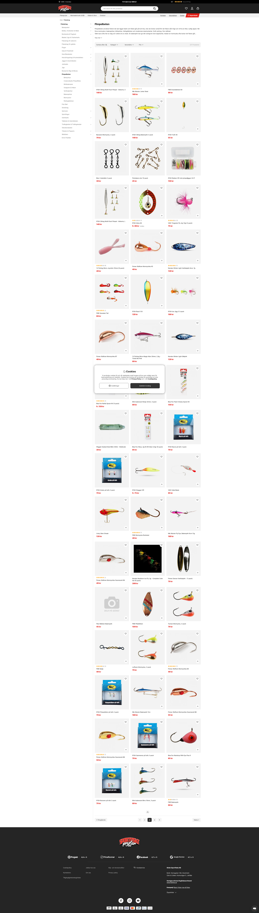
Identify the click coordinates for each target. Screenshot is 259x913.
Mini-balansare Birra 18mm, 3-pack (144, 800)
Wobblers (65, 134)
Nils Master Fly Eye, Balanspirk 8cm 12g (181, 533)
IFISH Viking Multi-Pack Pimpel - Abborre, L (110, 221)
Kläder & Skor (92, 15)
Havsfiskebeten (67, 54)
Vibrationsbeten (67, 128)
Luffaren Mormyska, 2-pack (141, 667)
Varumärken (173, 15)
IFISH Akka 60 (137, 223)
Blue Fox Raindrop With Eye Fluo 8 (179, 755)
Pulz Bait (65, 104)
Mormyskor (67, 97)
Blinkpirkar (67, 77)
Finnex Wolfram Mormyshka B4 (178, 669)
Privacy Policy (136, 379)
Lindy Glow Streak (102, 533)
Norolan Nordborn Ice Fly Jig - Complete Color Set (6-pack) (147, 579)
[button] (185, 1)
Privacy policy (113, 873)
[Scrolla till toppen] (148, 812)
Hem (61, 20)
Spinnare (65, 111)
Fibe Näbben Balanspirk (104, 624)
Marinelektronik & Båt (77, 15)
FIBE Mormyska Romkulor (140, 535)
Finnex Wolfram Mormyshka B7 (106, 356)
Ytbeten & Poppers (68, 131)
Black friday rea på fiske (182, 887)
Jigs (63, 67)
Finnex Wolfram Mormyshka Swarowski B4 (110, 580)
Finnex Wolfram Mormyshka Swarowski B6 (182, 712)
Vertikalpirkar (68, 91)
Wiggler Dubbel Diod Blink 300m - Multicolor (111, 447)
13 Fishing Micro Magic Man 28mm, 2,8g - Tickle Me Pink (146, 357)
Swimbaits (65, 117)
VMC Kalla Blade (173, 490)
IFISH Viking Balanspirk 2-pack (142, 135)
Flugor (64, 47)
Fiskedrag (67, 20)
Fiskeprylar (63, 15)
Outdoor (102, 15)
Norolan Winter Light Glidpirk (177, 356)
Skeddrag (65, 107)
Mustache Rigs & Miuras (70, 71)
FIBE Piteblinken (137, 624)
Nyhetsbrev (67, 873)
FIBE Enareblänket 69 (175, 90)
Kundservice (141, 868)
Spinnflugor (65, 114)
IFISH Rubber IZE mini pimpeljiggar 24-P (181, 178)
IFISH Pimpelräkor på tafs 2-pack (107, 712)
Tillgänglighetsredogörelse (72, 877)
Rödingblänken (69, 101)
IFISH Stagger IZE (138, 490)
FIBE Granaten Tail (102, 313)
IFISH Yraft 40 (172, 135)
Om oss (88, 873)
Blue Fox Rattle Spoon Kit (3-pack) (107, 403)
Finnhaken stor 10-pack (140, 178)
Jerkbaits (65, 64)
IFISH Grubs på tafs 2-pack (105, 490)
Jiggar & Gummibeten (69, 61)
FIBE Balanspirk (173, 802)
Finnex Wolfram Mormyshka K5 (142, 266)
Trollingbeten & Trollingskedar (71, 124)
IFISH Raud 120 (137, 311)
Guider (182, 15)
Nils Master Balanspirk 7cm (141, 712)
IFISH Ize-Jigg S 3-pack (176, 311)
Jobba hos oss (90, 868)
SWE (66, 2)
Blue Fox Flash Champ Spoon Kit (178, 402)
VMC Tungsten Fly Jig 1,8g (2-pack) (180, 223)
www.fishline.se (172, 882)
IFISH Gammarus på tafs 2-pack (143, 755)
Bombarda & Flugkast (69, 34)
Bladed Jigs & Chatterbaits (71, 37)
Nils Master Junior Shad (140, 91)
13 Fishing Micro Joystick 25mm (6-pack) (110, 268)
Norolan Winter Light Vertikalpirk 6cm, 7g (181, 268)
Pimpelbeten (66, 74)
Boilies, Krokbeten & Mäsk (70, 31)
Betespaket (65, 27)
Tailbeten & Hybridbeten (70, 121)
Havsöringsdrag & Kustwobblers (72, 57)
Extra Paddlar (66, 138)
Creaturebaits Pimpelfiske (72, 81)
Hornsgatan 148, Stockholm (180, 873)
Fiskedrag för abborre (69, 41)
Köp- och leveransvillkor (116, 868)
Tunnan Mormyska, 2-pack (177, 624)
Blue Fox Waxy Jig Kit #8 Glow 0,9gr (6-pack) (147, 447)
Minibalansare (68, 84)
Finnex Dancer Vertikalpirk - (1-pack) (180, 578)
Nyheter (163, 15)
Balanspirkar (68, 94)
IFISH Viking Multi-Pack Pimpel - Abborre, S (110, 90)
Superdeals (193, 15)
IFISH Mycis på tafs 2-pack (177, 447)
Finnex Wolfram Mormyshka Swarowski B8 (110, 757)
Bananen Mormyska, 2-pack (105, 135)
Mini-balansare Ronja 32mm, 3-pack (144, 402)
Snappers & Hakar (70, 87)
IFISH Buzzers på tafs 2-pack (106, 800)
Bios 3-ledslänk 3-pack (104, 178)
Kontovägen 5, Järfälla (184, 875)
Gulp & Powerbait (67, 51)
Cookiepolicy (67, 868)
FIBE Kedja (99, 669)
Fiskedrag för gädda (68, 44)
